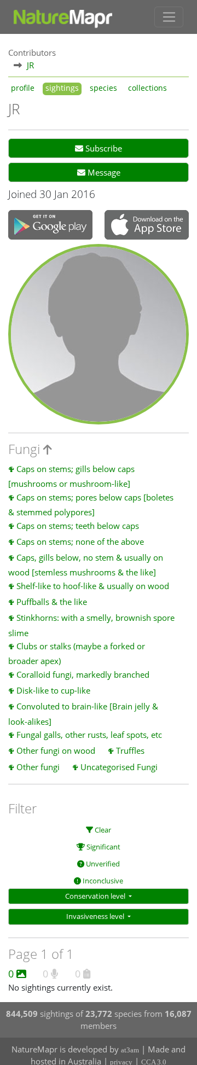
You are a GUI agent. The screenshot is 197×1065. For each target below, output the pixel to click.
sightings (62, 88)
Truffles (130, 750)
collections (147, 88)
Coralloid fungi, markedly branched (82, 674)
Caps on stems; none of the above (80, 541)
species (103, 88)
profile (22, 88)
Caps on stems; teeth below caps (77, 525)
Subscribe (102, 148)
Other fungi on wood (55, 750)
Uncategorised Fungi (119, 766)
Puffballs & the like (51, 601)
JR (30, 65)
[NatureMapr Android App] (50, 225)
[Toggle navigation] (168, 17)
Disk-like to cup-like (53, 690)
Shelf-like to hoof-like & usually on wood (92, 585)
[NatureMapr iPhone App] (147, 225)
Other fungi (38, 766)
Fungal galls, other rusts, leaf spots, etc (89, 734)
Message (102, 172)
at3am (130, 1050)
